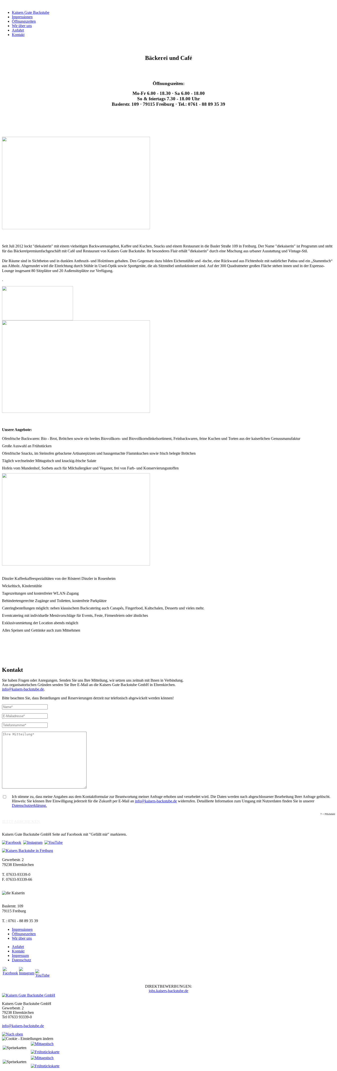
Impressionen (22, 17)
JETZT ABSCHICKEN (21, 821)
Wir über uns (22, 26)
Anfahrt (18, 30)
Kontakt (18, 35)
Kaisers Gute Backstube (30, 12)
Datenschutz (21, 960)
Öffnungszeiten (24, 21)
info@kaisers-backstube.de (23, 689)
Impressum (20, 955)
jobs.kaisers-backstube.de (168, 991)
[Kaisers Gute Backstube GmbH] (28, 995)
